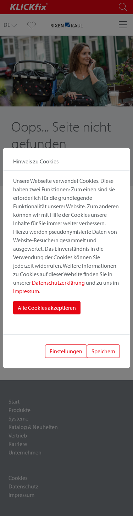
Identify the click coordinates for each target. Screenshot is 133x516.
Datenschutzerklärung (58, 282)
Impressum (26, 291)
